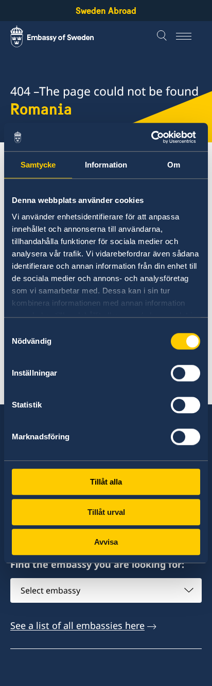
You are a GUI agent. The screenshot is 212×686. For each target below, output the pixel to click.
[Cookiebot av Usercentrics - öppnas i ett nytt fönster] (155, 137)
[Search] (163, 36)
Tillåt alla (106, 481)
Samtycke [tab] (38, 164)
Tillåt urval (106, 512)
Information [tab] (106, 164)
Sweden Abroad (106, 10)
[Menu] (189, 36)
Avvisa (106, 541)
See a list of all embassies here (77, 625)
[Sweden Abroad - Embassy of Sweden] (61, 36)
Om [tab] (173, 164)
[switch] (185, 373)
